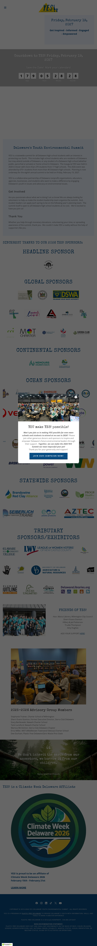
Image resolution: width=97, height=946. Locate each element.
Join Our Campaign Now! (48, 456)
